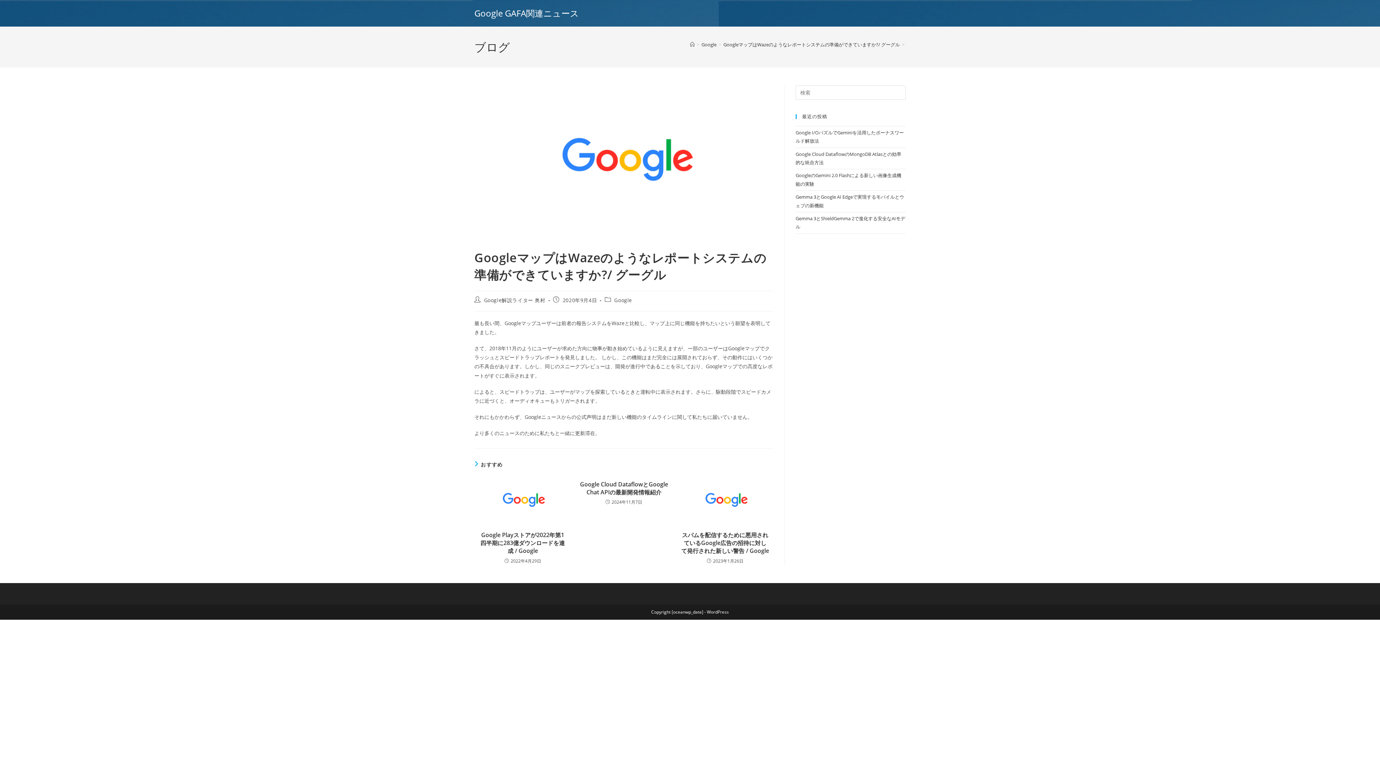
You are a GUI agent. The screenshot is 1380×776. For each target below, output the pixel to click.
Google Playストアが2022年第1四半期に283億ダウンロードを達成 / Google (522, 543)
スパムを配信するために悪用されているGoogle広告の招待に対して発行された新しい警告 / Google (725, 543)
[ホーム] (692, 44)
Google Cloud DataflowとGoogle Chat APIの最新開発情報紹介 (624, 488)
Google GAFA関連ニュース (526, 13)
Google (623, 300)
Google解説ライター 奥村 (515, 300)
